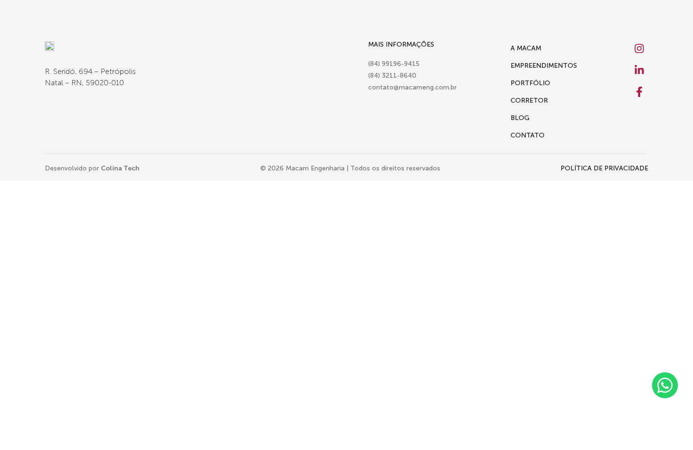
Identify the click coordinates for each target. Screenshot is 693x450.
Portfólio (530, 83)
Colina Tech (120, 168)
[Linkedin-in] (639, 70)
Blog (520, 118)
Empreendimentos (544, 66)
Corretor (529, 100)
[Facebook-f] (639, 92)
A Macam (526, 48)
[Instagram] (639, 48)
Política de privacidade (604, 168)
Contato (527, 135)
